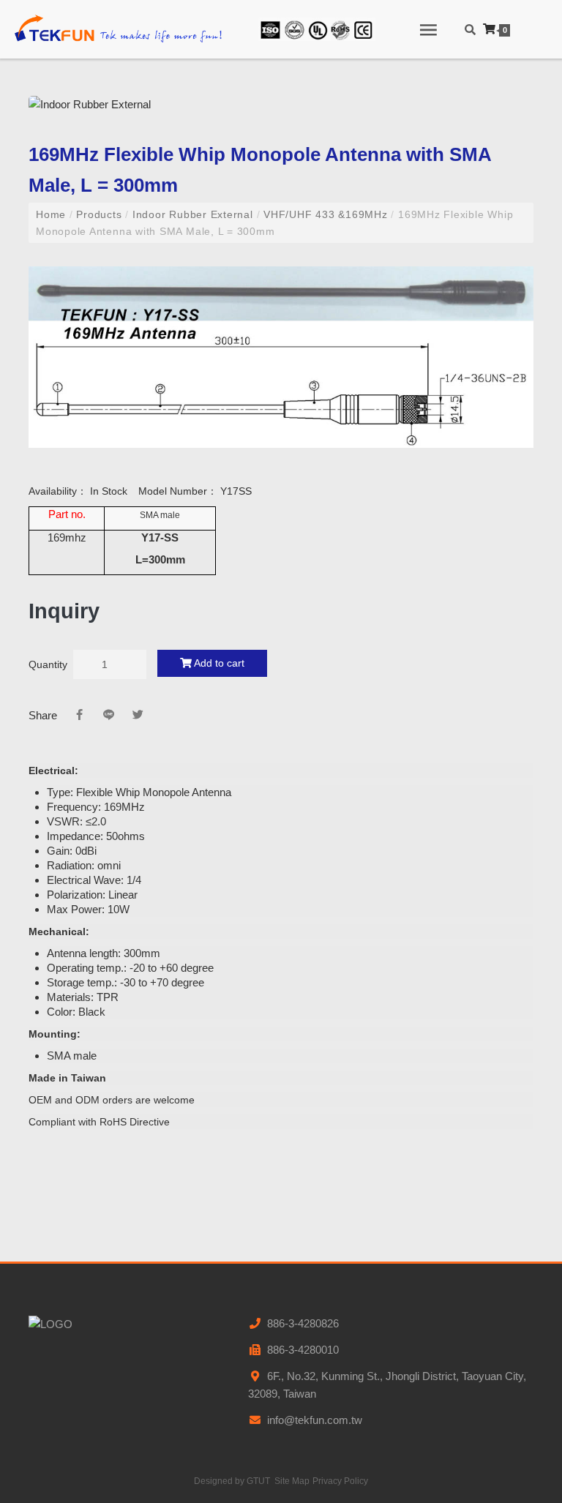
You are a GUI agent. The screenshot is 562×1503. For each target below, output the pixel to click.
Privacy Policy (340, 1481)
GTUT (258, 1481)
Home (53, 214)
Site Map (292, 1481)
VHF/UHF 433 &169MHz (325, 214)
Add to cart (218, 663)
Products (99, 214)
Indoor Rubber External (192, 214)
